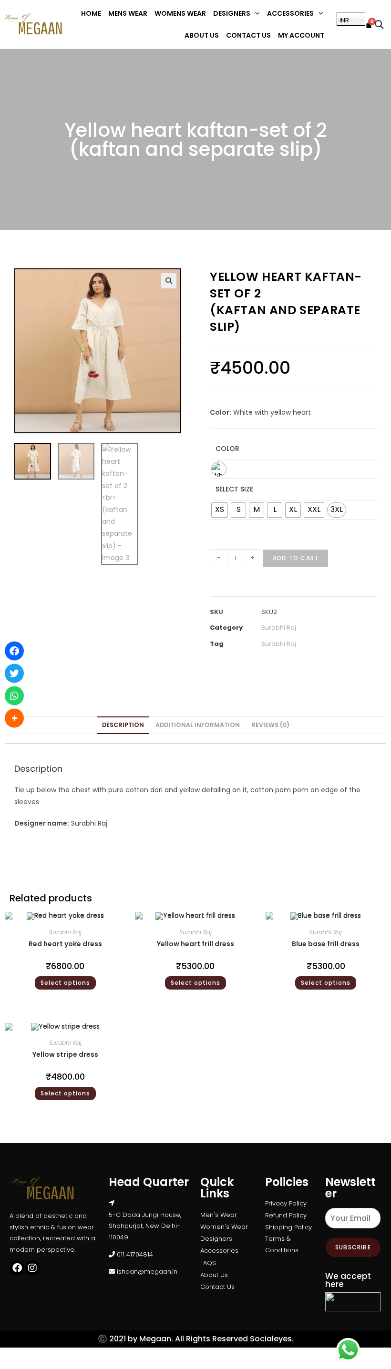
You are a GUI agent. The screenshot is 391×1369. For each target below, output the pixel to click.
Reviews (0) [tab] (270, 725)
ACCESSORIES (290, 13)
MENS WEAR (127, 13)
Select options (65, 983)
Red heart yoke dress (65, 944)
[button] (379, 24)
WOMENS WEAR (180, 13)
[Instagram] (32, 1268)
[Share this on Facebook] (14, 651)
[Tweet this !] (14, 673)
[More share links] (14, 718)
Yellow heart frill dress (195, 944)
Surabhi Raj (278, 627)
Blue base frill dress (326, 944)
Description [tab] (123, 725)
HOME (91, 13)
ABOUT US (202, 35)
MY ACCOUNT (301, 35)
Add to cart (296, 558)
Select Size (234, 489)
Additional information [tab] (197, 725)
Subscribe (353, 1247)
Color (227, 448)
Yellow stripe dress (65, 1054)
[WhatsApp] (14, 695)
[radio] (219, 469)
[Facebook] (17, 1268)
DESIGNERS (231, 13)
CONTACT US (248, 35)
